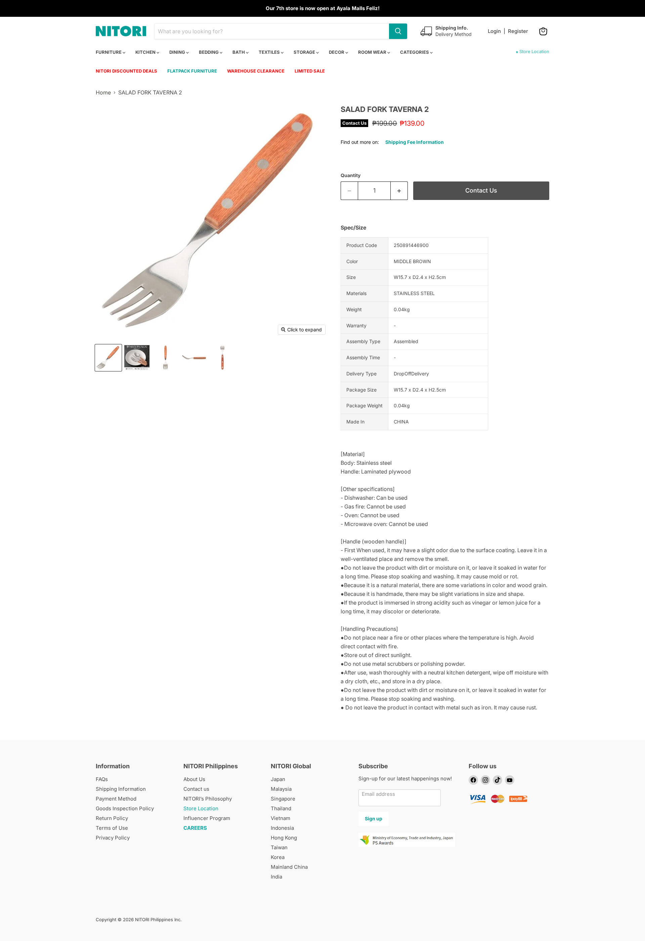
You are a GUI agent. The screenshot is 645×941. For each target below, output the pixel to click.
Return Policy (112, 818)
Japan (278, 779)
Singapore (283, 798)
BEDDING (209, 52)
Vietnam (280, 818)
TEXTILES (270, 52)
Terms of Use (112, 828)
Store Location (200, 808)
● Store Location (532, 51)
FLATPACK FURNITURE (192, 71)
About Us (194, 779)
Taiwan (279, 847)
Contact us (196, 789)
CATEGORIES (415, 52)
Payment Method (116, 798)
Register (518, 31)
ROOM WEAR (372, 52)
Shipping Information (121, 789)
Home (103, 92)
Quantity (350, 175)
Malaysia (281, 789)
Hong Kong (284, 837)
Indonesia (282, 828)
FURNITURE (109, 52)
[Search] (398, 31)
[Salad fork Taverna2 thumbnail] (108, 357)
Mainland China (289, 867)
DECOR (337, 52)
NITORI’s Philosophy (207, 798)
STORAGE (305, 52)
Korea (278, 857)
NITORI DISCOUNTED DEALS (126, 71)
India (276, 876)
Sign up (373, 818)
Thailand (281, 808)
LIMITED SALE (310, 71)
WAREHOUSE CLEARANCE (256, 71)
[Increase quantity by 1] (399, 190)
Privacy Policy (113, 837)
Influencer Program (206, 818)
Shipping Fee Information (414, 142)
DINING (177, 52)
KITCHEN (146, 52)
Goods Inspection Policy (125, 808)
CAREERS (195, 828)
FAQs (102, 779)
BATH (239, 52)
